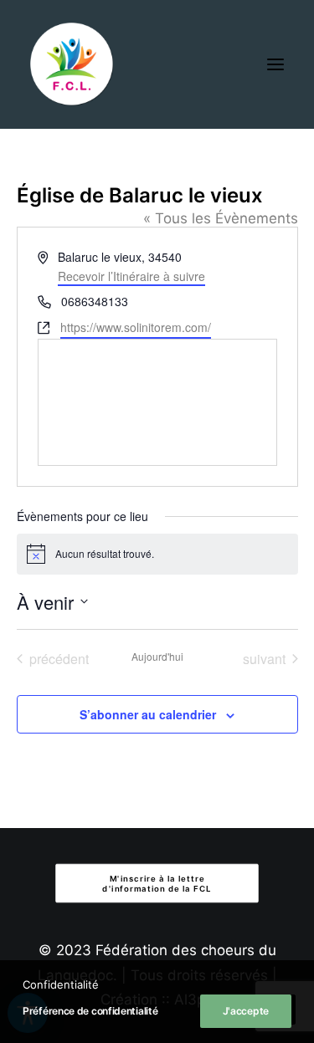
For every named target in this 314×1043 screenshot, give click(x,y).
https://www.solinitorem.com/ (135, 327)
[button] (275, 64)
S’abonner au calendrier (148, 714)
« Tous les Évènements (220, 218)
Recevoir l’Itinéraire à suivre (131, 276)
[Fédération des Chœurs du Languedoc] (72, 64)
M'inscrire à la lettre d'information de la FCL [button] (156, 883)
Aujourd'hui (157, 656)
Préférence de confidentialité (90, 1011)
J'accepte (246, 1011)
